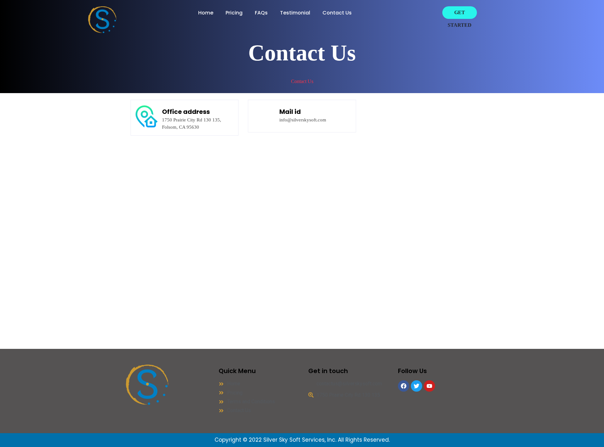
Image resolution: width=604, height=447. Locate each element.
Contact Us (337, 12)
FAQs (261, 12)
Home (205, 12)
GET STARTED (460, 19)
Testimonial (295, 12)
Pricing (234, 12)
